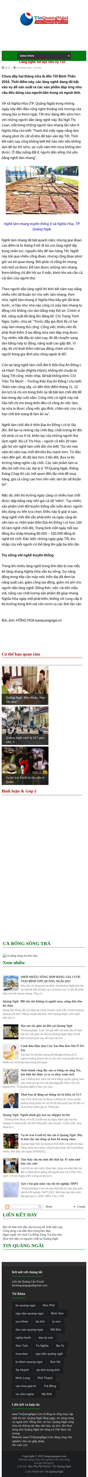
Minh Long (23, 1378)
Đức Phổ (49, 1305)
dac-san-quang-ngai (29, 1329)
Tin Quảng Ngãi (62, 1466)
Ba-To (60, 1345)
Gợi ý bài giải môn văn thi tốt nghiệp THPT (49, 1183)
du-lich (40, 1321)
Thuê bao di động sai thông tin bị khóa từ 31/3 (51, 1094)
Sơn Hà (55, 1361)
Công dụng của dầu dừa (17, 1230)
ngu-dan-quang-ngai (29, 1313)
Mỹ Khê (47, 1394)
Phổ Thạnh (45, 1378)
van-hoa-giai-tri (26, 1386)
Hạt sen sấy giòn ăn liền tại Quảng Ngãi (46, 1025)
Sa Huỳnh (22, 1370)
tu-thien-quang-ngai (29, 1361)
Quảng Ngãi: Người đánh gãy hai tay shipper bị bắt (36, 1115)
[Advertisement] (47, 42)
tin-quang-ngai (24, 67)
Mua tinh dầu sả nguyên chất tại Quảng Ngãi (30, 1238)
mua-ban (22, 1353)
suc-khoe (22, 1321)
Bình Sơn (57, 1313)
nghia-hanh (23, 1337)
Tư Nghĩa (42, 1345)
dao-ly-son (46, 1337)
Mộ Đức (56, 1329)
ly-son (56, 1321)
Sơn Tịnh (22, 1345)
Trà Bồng (50, 1386)
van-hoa (37, 67)
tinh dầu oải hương (29, 1227)
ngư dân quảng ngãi (49, 1353)
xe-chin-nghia (25, 1394)
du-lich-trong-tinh (48, 1370)
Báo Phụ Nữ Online (39, 1466)
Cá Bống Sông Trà (39, 1234)
